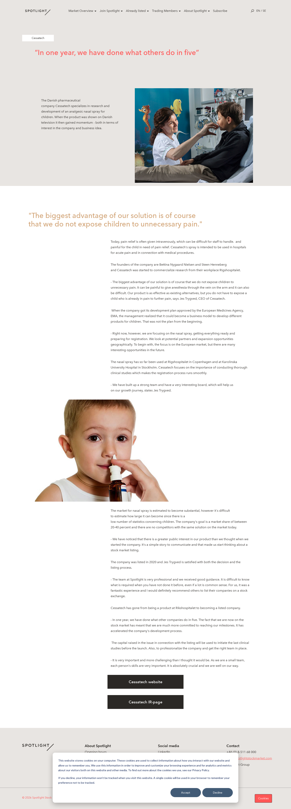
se (264, 10)
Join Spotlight (110, 11)
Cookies (263, 798)
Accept (185, 792)
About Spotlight (195, 11)
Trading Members (165, 11)
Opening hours (96, 752)
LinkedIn (164, 752)
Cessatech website (145, 681)
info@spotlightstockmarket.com (249, 758)
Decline (217, 792)
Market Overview (80, 11)
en (258, 10)
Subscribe (220, 11)
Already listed (136, 11)
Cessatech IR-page (145, 702)
